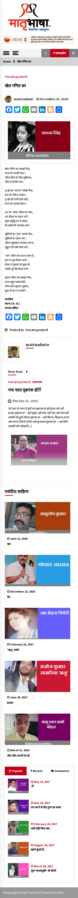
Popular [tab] (17, 771)
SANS (60, 892)
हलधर (10, 703)
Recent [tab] (38, 771)
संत (9, 544)
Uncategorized (16, 76)
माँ (32, 786)
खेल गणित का (15, 85)
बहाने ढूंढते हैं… (38, 849)
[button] (45, 53)
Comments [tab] (61, 771)
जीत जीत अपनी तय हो (18, 755)
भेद (8, 597)
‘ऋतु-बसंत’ (13, 650)
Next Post (15, 372)
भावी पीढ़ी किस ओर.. (41, 828)
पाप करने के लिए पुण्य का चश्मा (46, 807)
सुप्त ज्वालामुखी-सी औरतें (43, 870)
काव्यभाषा (37, 381)
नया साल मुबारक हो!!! (24, 390)
